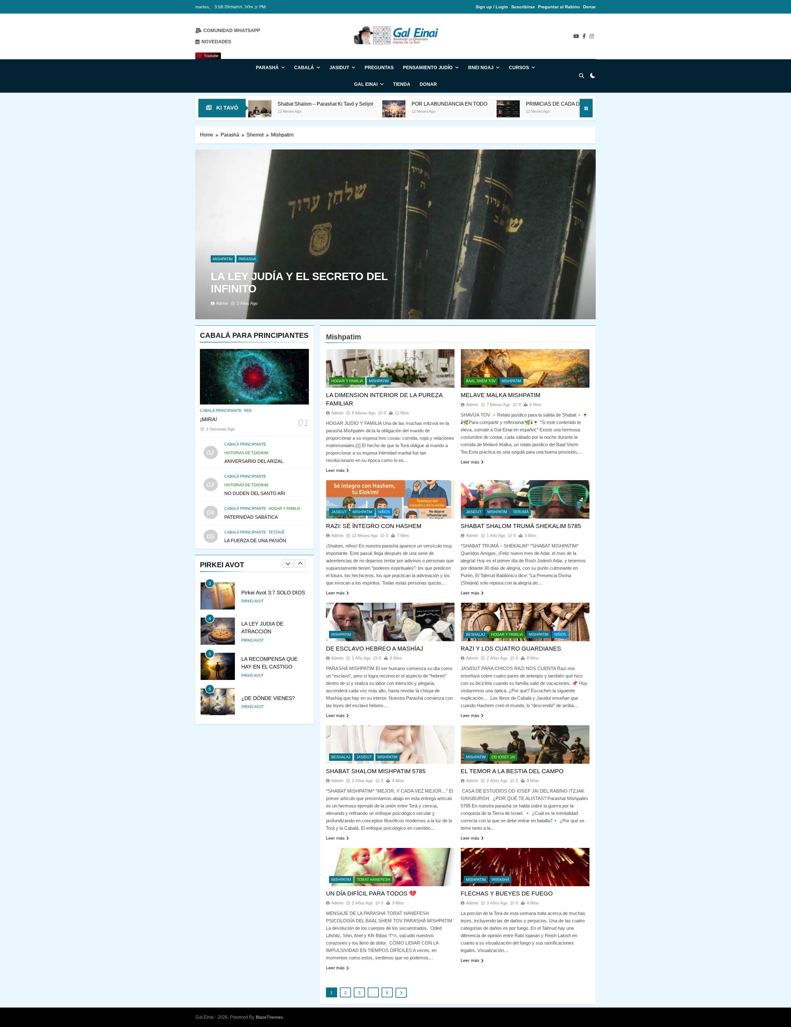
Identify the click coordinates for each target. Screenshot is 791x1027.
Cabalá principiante (221, 411)
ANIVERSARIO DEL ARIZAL (253, 461)
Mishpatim (223, 259)
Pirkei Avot (252, 601)
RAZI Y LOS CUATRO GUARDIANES (511, 648)
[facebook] (584, 36)
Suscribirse (523, 6)
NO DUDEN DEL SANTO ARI (254, 493)
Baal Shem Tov (481, 381)
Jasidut (339, 67)
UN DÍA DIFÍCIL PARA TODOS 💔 (371, 893)
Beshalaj (475, 634)
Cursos (519, 67)
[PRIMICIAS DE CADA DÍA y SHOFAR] (426, 112)
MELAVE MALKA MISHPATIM (500, 395)
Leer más (335, 470)
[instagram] (592, 36)
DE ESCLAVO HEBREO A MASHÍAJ (374, 648)
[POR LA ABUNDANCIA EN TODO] (312, 112)
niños (384, 512)
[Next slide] (300, 564)
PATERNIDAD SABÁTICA (251, 517)
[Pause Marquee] (586, 108)
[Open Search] (581, 75)
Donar (589, 6)
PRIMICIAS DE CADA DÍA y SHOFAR (486, 104)
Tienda (401, 84)
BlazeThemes (269, 1017)
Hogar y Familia (284, 508)
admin (222, 303)
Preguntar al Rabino (559, 6)
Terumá (521, 512)
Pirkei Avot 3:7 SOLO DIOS (273, 592)
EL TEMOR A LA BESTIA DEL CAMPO (512, 771)
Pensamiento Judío (428, 67)
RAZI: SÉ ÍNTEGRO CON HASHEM (373, 526)
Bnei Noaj (480, 67)
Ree (248, 411)
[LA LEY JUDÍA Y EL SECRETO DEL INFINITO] (395, 234)
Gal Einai (366, 84)
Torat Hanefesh (373, 880)
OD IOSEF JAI (503, 757)
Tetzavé (277, 532)
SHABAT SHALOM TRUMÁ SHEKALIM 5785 (521, 526)
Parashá (267, 67)
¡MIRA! (208, 419)
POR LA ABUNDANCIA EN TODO (367, 104)
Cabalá (304, 67)
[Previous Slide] (288, 564)
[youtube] (576, 36)
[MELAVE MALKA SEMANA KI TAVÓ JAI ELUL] (548, 112)
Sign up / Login (492, 6)
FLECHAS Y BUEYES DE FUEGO (507, 893)
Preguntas (379, 67)
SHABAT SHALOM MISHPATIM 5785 (376, 771)
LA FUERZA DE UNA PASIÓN (255, 540)
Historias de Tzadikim (246, 453)
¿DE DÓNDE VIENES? (268, 698)
